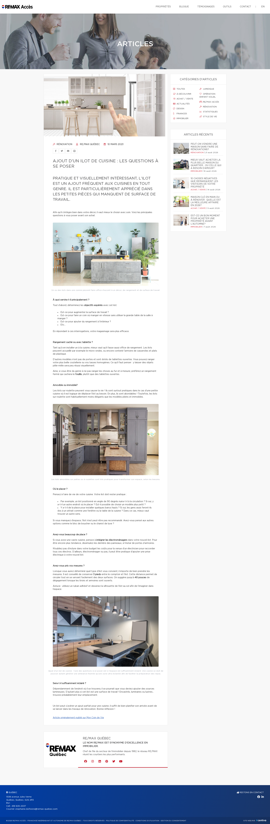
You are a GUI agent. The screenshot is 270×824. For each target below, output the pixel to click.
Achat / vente (184, 99)
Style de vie (209, 117)
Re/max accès (210, 102)
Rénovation (64, 144)
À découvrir (183, 94)
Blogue (184, 7)
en (263, 7)
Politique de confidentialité (120, 821)
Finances (181, 114)
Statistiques (210, 112)
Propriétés (163, 7)
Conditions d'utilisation (147, 821)
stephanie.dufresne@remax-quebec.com (36, 809)
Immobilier (182, 119)
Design (180, 109)
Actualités (183, 104)
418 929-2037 (19, 806)
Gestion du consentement (173, 821)
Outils (227, 7)
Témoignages (206, 7)
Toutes (180, 89)
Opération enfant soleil (208, 95)
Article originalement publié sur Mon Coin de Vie (78, 718)
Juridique (208, 89)
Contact (245, 7)
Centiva (261, 820)
